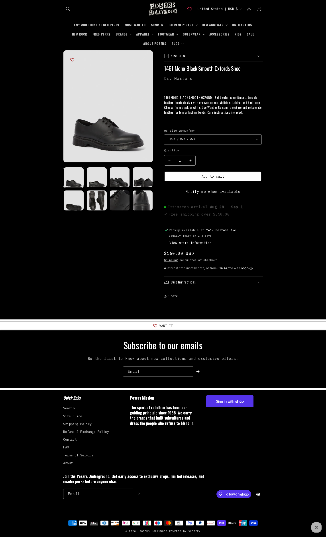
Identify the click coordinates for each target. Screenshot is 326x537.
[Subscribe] (198, 371)
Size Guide (72, 416)
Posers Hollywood (153, 531)
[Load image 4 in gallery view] (142, 177)
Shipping (171, 260)
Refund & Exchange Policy (86, 432)
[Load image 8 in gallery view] (142, 200)
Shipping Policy (77, 424)
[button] (68, 9)
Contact (70, 440)
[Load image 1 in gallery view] (73, 177)
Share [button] (173, 296)
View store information (190, 243)
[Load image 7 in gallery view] (119, 200)
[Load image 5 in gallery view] (73, 200)
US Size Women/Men (180, 131)
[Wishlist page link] (189, 9)
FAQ (66, 447)
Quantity (171, 150)
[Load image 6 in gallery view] (96, 200)
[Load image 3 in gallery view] (119, 177)
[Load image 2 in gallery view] (96, 177)
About (68, 463)
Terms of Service (78, 455)
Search (69, 408)
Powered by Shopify (185, 531)
